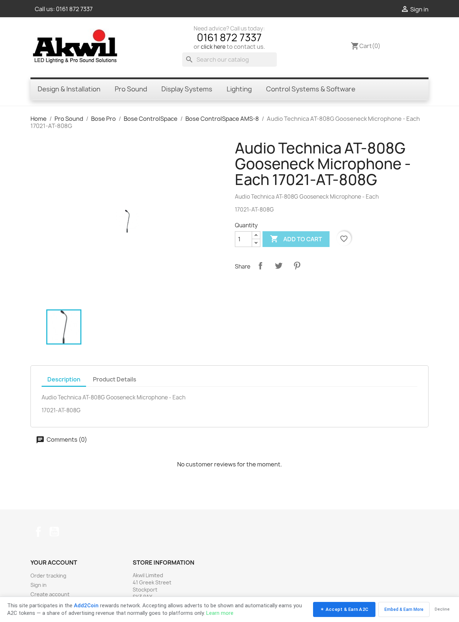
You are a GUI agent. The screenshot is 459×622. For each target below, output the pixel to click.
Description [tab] (63, 379)
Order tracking (48, 575)
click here (213, 47)
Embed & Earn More (403, 609)
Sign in (38, 584)
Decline (442, 609)
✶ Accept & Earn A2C (344, 609)
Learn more (219, 613)
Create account (50, 594)
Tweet (278, 265)
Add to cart (296, 238)
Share (260, 265)
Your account (53, 562)
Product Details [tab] (114, 379)
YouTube (54, 531)
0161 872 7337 (74, 9)
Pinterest (297, 265)
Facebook (38, 531)
